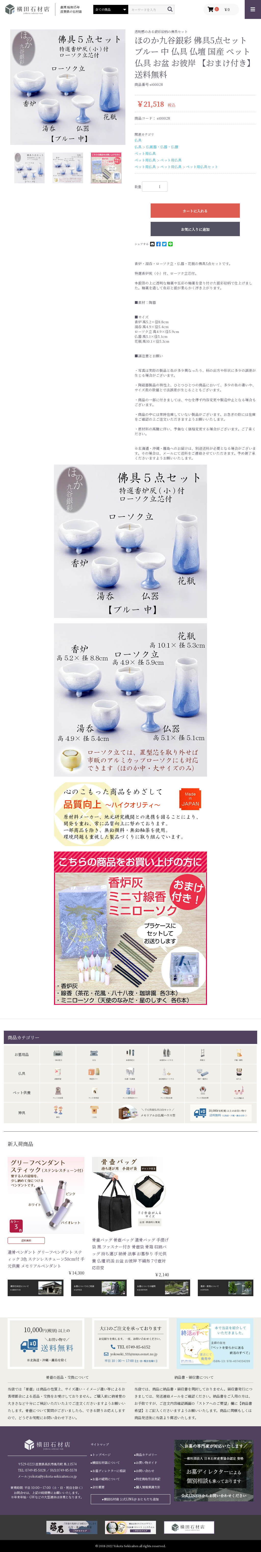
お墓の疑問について (106, 1479)
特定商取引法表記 (148, 1479)
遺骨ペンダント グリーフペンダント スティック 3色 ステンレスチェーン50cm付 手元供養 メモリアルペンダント (46, 1259)
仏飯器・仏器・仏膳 (162, 146)
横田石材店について (106, 1463)
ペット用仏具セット (202, 166)
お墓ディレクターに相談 (109, 1471)
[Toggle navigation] (253, 9)
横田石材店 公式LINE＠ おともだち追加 (131, 1499)
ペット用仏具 (145, 153)
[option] (67, 87)
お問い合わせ (145, 1471)
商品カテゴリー (146, 1455)
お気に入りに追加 (195, 229)
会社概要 (98, 1487)
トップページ (101, 1455)
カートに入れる (195, 210)
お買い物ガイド (146, 1463)
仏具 (138, 140)
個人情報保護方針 (148, 1487)
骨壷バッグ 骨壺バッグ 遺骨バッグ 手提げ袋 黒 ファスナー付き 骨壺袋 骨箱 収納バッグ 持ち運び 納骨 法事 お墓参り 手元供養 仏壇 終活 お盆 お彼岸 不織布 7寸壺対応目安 (130, 1254)
